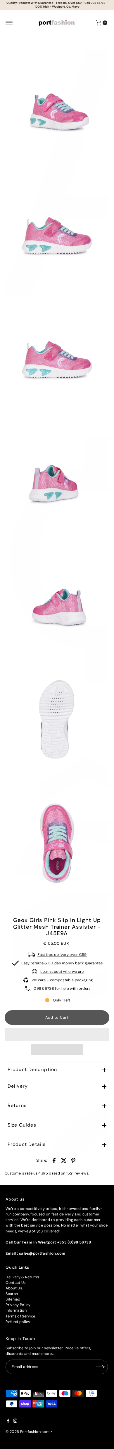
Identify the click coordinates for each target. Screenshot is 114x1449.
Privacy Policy (18, 1304)
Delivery (18, 1086)
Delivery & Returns (22, 1276)
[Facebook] (8, 1421)
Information (16, 1310)
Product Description (32, 1069)
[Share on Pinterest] (73, 1160)
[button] (57, 1034)
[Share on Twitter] (63, 1160)
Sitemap (13, 1299)
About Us (14, 1288)
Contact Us (15, 1282)
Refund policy (18, 1321)
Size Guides (22, 1125)
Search (12, 1293)
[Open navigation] (9, 22)
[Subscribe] (100, 1367)
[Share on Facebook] (54, 1160)
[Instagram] (15, 1421)
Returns (17, 1105)
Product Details (27, 1144)
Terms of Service (20, 1316)
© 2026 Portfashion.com (27, 1431)
